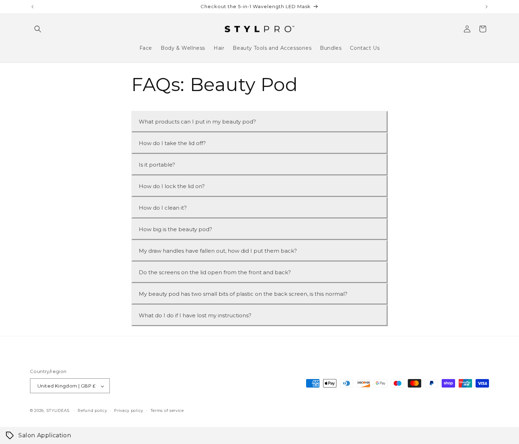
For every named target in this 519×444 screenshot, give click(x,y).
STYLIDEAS (58, 410)
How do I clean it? (163, 207)
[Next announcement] (486, 6)
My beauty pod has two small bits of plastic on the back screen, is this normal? (243, 293)
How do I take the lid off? (172, 143)
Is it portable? (157, 164)
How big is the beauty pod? (175, 229)
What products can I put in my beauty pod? (197, 121)
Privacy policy (128, 410)
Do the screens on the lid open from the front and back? (215, 272)
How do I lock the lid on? (172, 186)
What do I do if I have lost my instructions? (195, 315)
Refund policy (92, 410)
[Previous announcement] (32, 6)
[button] (38, 29)
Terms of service (167, 410)
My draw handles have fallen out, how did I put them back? (218, 250)
